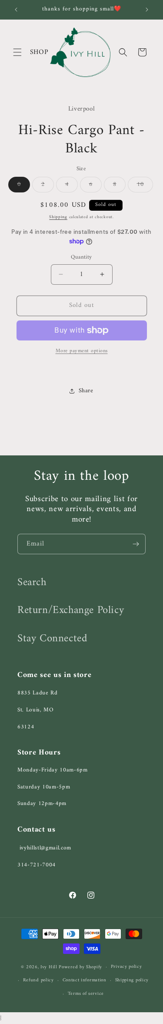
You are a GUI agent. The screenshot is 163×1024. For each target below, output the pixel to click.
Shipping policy (132, 980)
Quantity (81, 257)
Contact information (84, 980)
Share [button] (86, 390)
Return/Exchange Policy (70, 610)
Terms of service (86, 994)
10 (145, 185)
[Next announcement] (146, 9)
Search (32, 582)
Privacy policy (126, 967)
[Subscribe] (135, 544)
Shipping (58, 217)
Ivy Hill (49, 967)
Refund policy (38, 980)
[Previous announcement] (16, 9)
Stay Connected (52, 638)
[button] (17, 52)
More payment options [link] (82, 351)
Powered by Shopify (80, 967)
